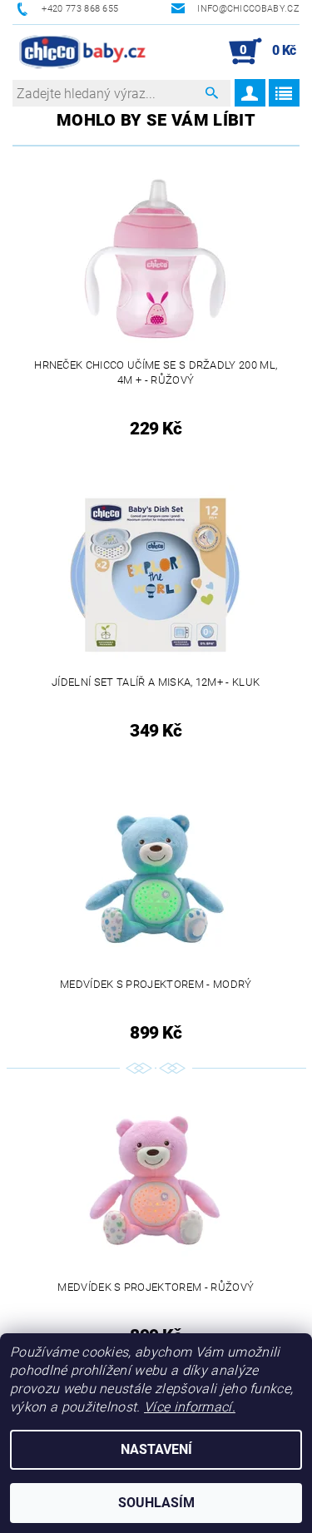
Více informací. (189, 1407)
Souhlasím (156, 1503)
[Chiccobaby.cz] (83, 51)
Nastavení (156, 1449)
